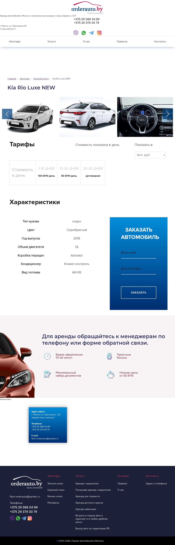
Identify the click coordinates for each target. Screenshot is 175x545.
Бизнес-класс (55, 496)
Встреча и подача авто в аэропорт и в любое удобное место (91, 519)
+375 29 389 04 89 (87, 19)
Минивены (53, 502)
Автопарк (15, 41)
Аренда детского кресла (89, 502)
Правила (122, 41)
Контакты (160, 41)
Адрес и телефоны (156, 483)
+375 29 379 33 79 (86, 23)
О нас (86, 41)
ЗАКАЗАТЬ (138, 292)
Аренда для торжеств (87, 496)
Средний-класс (56, 489)
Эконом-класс (55, 483)
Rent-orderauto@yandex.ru (25, 496)
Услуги (51, 41)
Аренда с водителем (87, 483)
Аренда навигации (85, 509)
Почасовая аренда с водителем (93, 489)
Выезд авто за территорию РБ (92, 528)
